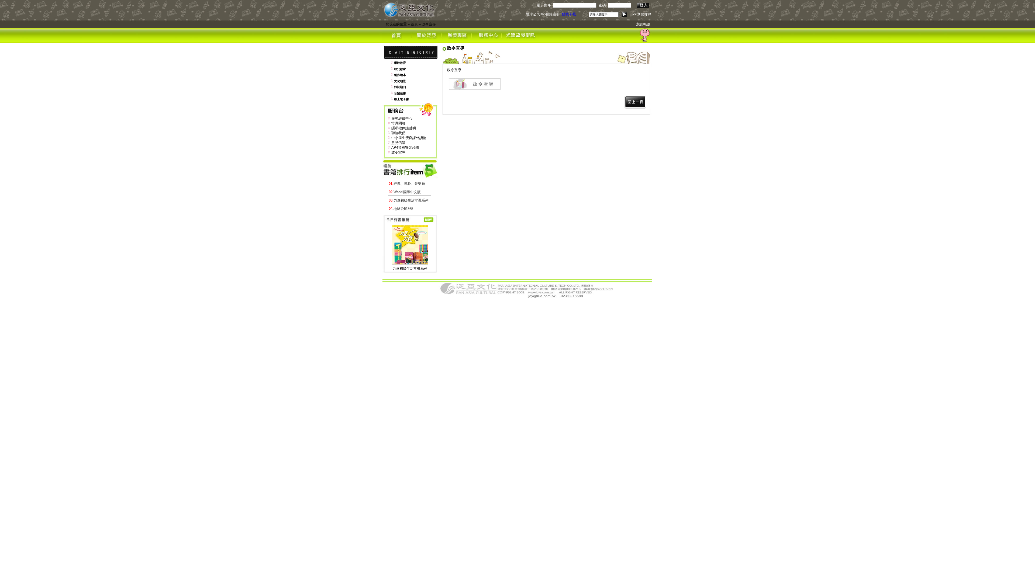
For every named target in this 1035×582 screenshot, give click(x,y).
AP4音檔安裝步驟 (405, 148)
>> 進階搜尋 (641, 14)
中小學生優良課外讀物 (408, 138)
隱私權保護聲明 (403, 128)
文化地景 (400, 81)
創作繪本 (400, 75)
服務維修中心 (401, 118)
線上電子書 (401, 99)
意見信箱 (398, 143)
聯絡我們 (398, 133)
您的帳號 (643, 24)
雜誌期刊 (400, 87)
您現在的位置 (396, 24)
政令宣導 (429, 24)
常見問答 (398, 123)
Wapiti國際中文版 (405, 192)
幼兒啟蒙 (400, 69)
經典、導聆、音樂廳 (407, 184)
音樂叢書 (400, 93)
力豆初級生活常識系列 (409, 200)
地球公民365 (401, 209)
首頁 (414, 24)
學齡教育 (400, 62)
